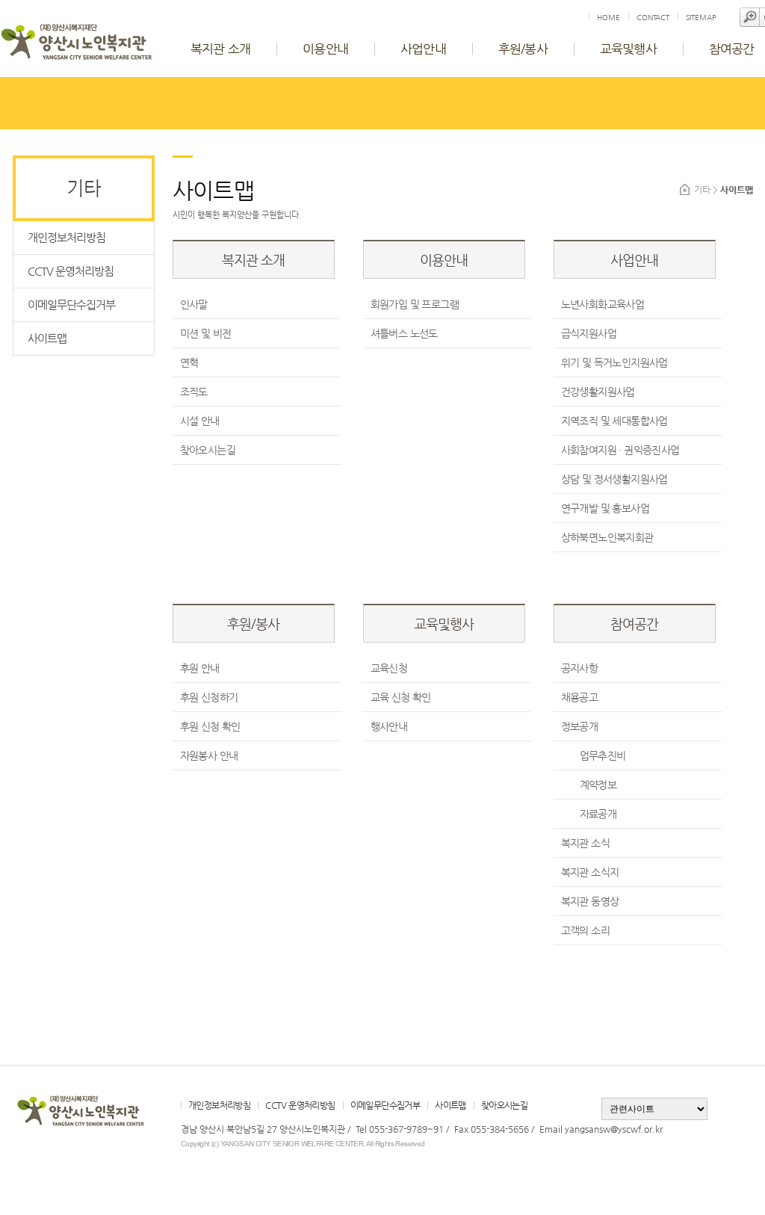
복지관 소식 (585, 843)
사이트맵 (47, 338)
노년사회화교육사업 (603, 304)
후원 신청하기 (209, 697)
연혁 (189, 362)
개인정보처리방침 (66, 237)
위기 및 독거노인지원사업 (614, 362)
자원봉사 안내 (209, 755)
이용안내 (325, 48)
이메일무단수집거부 (71, 304)
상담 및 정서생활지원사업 (614, 479)
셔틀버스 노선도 (404, 333)
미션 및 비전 (206, 333)
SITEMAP (701, 17)
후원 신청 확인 (210, 726)
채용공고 (579, 697)
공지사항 (579, 668)
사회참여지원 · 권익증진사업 (620, 450)
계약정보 (598, 785)
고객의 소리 (585, 930)
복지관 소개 (220, 48)
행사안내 (389, 726)
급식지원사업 (588, 333)
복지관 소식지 (590, 872)
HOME (608, 17)
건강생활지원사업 (598, 392)
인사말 (194, 304)
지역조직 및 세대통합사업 (614, 421)
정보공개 (579, 726)
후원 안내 (200, 668)
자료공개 (598, 814)
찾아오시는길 (207, 450)
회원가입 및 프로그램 (415, 304)
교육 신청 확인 (401, 697)
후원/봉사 (523, 48)
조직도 (194, 392)
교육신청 (389, 668)
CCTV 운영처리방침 (71, 271)
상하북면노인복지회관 (607, 537)
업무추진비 (603, 755)
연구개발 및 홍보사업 (605, 508)
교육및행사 (628, 48)
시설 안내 (200, 421)
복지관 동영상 (590, 901)
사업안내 (423, 48)
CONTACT (653, 17)
